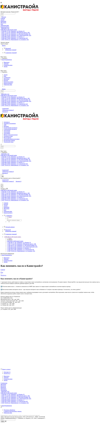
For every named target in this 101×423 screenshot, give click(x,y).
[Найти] (2, 15)
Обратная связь (8, 412)
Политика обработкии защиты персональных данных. (13, 410)
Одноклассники (8, 65)
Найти (2, 421)
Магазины (3, 384)
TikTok (5, 66)
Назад (10, 217)
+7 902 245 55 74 (15, 34)
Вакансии (3, 387)
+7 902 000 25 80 (12, 36)
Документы (4, 390)
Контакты (3, 386)
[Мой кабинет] (1, 168)
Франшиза (3, 388)
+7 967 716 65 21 (15, 39)
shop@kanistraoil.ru (7, 59)
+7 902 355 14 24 (16, 35)
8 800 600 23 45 (5, 28)
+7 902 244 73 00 (14, 38)
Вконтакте (6, 62)
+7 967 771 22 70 (15, 32)
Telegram (6, 63)
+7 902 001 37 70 (13, 31)
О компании (4, 383)
